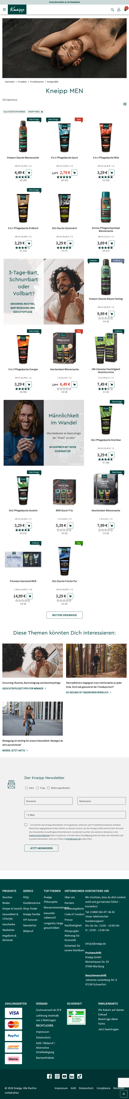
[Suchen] (112, 9)
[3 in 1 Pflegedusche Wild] (106, 136)
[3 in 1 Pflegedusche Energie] (23, 347)
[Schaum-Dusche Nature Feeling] (106, 277)
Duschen (7, 897)
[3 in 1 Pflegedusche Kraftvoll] (23, 206)
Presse (68, 919)
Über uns (69, 897)
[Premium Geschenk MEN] (23, 559)
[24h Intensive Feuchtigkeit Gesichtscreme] (106, 347)
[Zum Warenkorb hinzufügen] (29, 173)
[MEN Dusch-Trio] (64, 488)
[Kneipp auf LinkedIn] (72, 1076)
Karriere (69, 903)
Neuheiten (8, 930)
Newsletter (29, 925)
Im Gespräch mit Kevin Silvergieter (62, 449)
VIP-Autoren (30, 919)
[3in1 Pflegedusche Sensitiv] (23, 488)
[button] (118, 9)
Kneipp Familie (31, 914)
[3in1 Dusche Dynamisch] (64, 206)
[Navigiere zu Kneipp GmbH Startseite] (17, 9)
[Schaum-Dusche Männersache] (23, 136)
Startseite (9, 81)
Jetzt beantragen (108, 1029)
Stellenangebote (74, 908)
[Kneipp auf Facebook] (49, 1076)
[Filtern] (125, 104)
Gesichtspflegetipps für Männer (22, 688)
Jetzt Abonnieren (41, 848)
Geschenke (8, 924)
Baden (6, 903)
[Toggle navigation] (4, 9)
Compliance (103, 1088)
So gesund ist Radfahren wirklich (87, 692)
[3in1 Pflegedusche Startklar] (106, 418)
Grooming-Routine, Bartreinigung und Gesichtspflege (22, 307)
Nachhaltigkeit (73, 925)
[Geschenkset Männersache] (64, 347)
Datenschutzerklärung (39, 835)
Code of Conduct (74, 914)
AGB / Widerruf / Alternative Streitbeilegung (45, 1047)
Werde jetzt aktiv (13, 750)
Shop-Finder (30, 908)
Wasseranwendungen (56, 907)
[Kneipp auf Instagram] (57, 1076)
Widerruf (28, 931)
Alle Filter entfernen (15, 111)
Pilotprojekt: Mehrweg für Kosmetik (72, 935)
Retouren (118, 1088)
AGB (73, 1088)
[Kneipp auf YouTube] (64, 1076)
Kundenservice (31, 903)
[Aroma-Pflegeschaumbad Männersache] (106, 206)
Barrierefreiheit (45, 1057)
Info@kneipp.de (73, 838)
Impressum (42, 1032)
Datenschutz (43, 1037)
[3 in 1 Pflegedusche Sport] (64, 136)
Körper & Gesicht (12, 908)
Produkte (22, 81)
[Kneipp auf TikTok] (79, 1076)
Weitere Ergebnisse (64, 615)
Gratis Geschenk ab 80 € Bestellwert (64, 2)
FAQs (26, 897)
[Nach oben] (123, 1093)
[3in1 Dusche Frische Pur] (64, 559)
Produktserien (37, 81)
